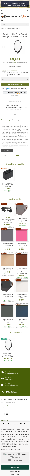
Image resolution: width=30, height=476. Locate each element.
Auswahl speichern (15, 471)
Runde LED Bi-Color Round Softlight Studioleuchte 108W (8, 355)
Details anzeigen (15, 474)
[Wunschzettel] (27, 10)
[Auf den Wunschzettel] (14, 115)
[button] (14, 10)
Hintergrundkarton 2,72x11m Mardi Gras (22, 245)
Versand (14, 62)
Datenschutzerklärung (7, 449)
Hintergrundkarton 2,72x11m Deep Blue (22, 320)
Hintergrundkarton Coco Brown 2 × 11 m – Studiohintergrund (22, 270)
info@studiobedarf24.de (11, 405)
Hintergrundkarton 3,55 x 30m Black (8, 295)
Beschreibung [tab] (5, 120)
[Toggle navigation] (2, 14)
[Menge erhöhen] (27, 79)
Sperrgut (17, 155)
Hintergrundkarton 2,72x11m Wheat (8, 269)
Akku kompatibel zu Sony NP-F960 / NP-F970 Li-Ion (7, 184)
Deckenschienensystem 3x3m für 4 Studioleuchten (8, 220)
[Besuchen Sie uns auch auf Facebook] (3, 414)
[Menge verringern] (3, 79)
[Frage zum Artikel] (15, 115)
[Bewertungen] (8, 217)
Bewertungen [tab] (16, 120)
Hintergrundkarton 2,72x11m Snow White (22, 296)
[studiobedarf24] (15, 17)
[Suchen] (27, 24)
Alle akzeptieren (15, 467)
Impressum (17, 449)
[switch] (5, 454)
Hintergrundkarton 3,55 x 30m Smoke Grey (22, 220)
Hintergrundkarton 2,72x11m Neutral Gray (8, 245)
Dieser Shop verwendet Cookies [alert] (15, 424)
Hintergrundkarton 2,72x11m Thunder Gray (8, 320)
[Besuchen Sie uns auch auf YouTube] (7, 414)
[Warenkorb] (2, 20)
